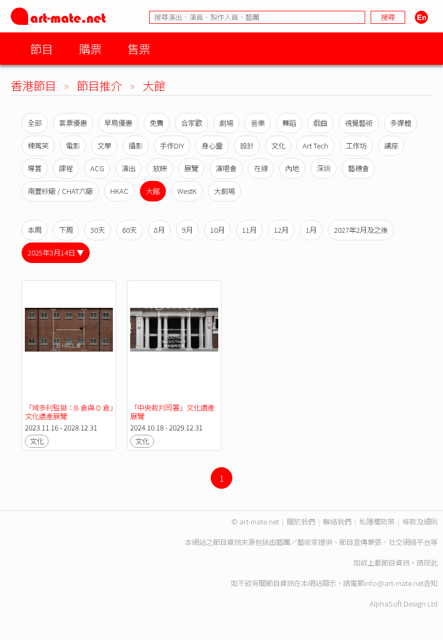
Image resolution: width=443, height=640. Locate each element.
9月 (187, 230)
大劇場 (224, 191)
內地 (292, 168)
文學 (104, 145)
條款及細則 (420, 521)
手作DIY (172, 145)
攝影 (136, 145)
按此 (431, 562)
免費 (157, 123)
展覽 (191, 168)
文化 (278, 145)
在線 (261, 168)
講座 (391, 145)
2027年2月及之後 (361, 230)
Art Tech (315, 145)
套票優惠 (73, 123)
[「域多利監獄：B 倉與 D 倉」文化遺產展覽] (69, 342)
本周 (35, 230)
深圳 (324, 168)
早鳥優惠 (118, 123)
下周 (66, 230)
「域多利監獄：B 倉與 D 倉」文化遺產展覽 (69, 411)
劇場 (226, 123)
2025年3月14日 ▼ (56, 252)
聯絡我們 (337, 521)
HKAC (119, 191)
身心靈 (212, 145)
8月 (159, 230)
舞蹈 (289, 123)
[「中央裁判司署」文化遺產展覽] (174, 342)
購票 (90, 48)
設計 (247, 145)
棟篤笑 (38, 145)
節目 (41, 48)
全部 (35, 123)
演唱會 (226, 168)
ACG (97, 168)
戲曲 (320, 123)
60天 (129, 230)
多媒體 (400, 123)
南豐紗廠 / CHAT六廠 (60, 191)
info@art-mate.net (394, 583)
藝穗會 (358, 168)
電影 (73, 145)
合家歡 (191, 123)
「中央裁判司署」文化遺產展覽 (172, 411)
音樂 (258, 123)
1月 (311, 230)
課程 (66, 168)
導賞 (35, 168)
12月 (281, 230)
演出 (129, 168)
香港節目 (33, 85)
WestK (187, 191)
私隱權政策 (376, 521)
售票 (138, 48)
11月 (249, 230)
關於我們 (301, 521)
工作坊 (356, 145)
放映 (160, 168)
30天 (97, 230)
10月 (217, 230)
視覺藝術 (359, 123)
